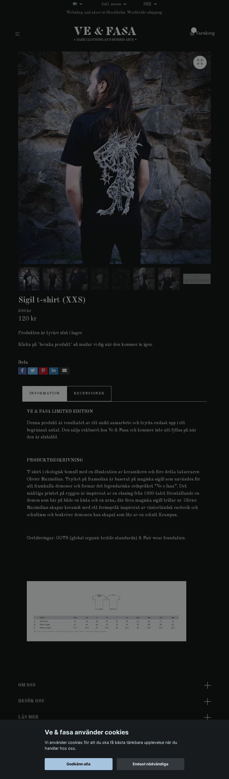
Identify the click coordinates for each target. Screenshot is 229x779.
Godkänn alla (78, 764)
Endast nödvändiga (150, 764)
